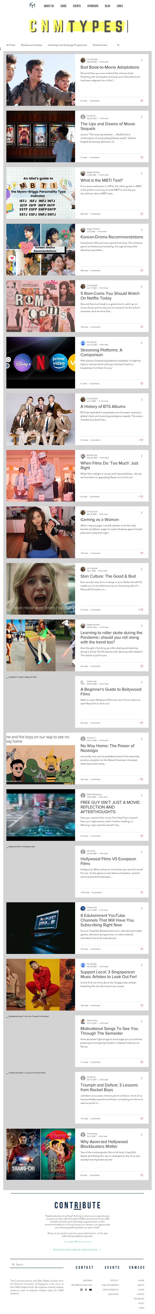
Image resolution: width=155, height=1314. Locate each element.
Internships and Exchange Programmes (67, 45)
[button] (118, 45)
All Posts (10, 45)
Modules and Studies (31, 45)
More (95, 45)
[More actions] (143, 60)
